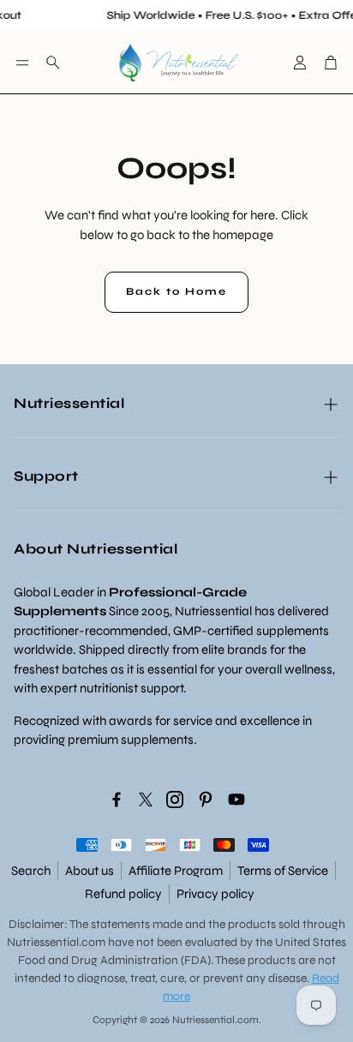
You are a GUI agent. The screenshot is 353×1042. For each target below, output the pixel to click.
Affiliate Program (176, 870)
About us (89, 870)
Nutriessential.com (56, 942)
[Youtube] (236, 799)
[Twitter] (146, 799)
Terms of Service (282, 870)
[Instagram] (174, 799)
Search (31, 870)
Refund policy (123, 893)
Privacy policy (215, 893)
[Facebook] (116, 799)
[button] (22, 63)
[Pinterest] (205, 799)
